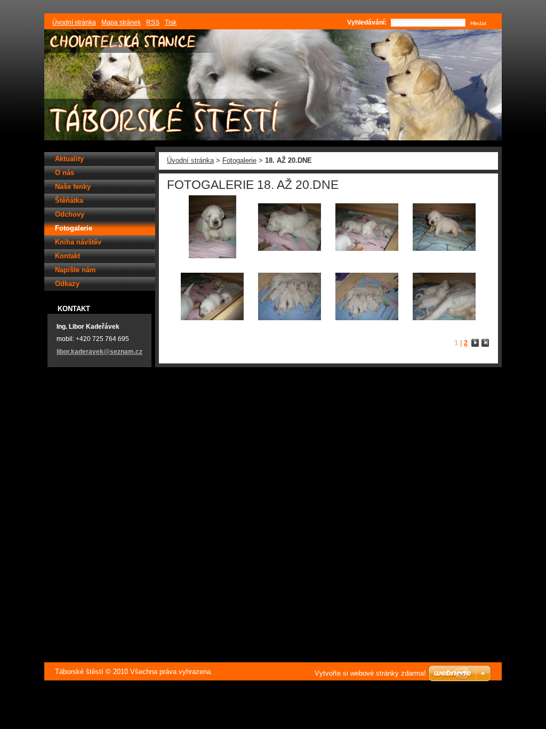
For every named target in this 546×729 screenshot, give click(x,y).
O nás (64, 173)
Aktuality (69, 159)
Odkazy (67, 284)
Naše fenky (73, 187)
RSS (152, 22)
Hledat (478, 23)
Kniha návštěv (78, 242)
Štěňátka (69, 200)
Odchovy (69, 214)
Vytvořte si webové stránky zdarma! (370, 673)
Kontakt (67, 256)
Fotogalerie (239, 160)
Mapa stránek (121, 22)
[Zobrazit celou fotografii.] (212, 228)
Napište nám (75, 270)
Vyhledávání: (367, 22)
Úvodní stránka (190, 160)
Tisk (170, 22)
